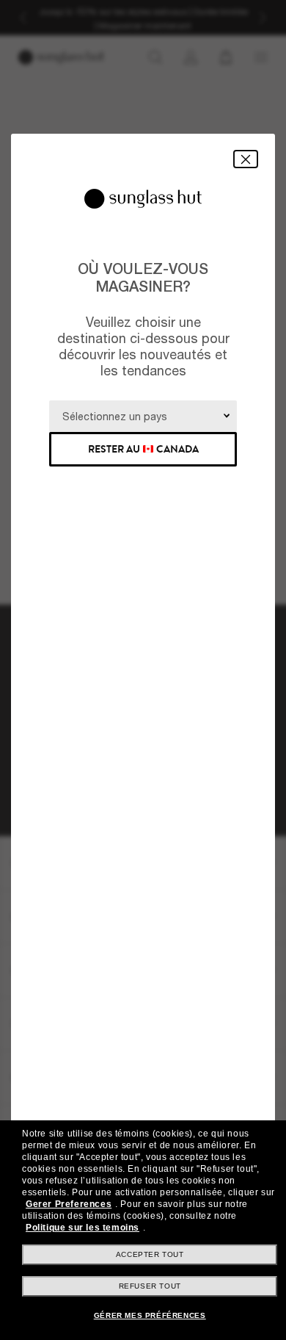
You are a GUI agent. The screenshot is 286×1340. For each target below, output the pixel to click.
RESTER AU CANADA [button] (143, 449)
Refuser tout (150, 1286)
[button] (245, 159)
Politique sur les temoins (82, 1227)
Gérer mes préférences (150, 1315)
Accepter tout (150, 1254)
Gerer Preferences (68, 1204)
